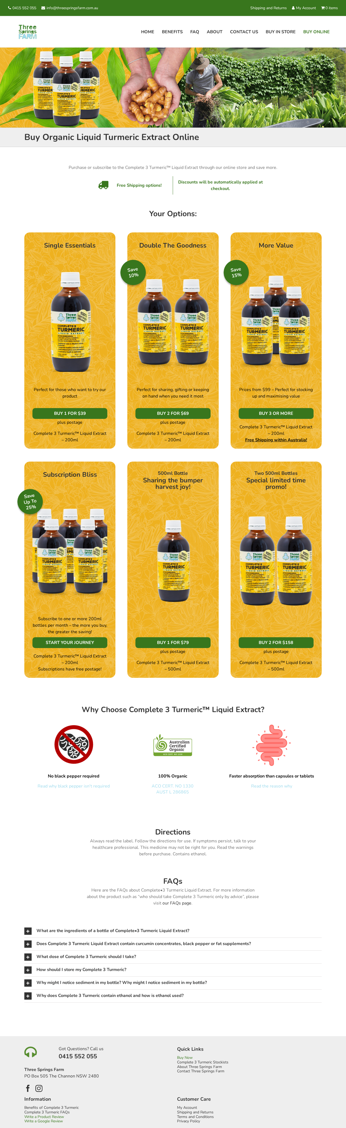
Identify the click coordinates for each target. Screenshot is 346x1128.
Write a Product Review (44, 1117)
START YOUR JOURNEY (70, 643)
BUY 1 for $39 (70, 413)
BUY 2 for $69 (173, 413)
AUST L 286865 (172, 792)
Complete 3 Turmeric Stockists (202, 1062)
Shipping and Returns (268, 8)
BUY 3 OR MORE (276, 413)
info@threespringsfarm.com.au (72, 8)
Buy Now (185, 1058)
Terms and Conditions (195, 1117)
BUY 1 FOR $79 (173, 643)
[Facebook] (27, 1088)
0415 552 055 (24, 8)
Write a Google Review (43, 1121)
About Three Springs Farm (199, 1067)
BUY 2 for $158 (276, 643)
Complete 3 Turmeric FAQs (47, 1112)
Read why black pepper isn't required (74, 786)
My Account (306, 8)
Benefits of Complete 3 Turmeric (51, 1108)
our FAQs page (176, 903)
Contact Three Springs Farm (200, 1071)
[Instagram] (38, 1088)
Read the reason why (271, 786)
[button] (173, 931)
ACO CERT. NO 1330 (173, 786)
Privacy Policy (188, 1121)
